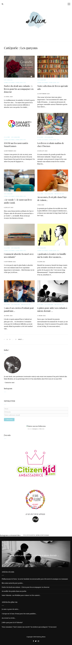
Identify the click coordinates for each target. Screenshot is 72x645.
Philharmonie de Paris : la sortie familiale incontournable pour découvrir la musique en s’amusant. (35, 579)
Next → (21, 339)
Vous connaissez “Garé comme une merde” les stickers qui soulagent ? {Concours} (29, 627)
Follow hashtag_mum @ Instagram (36, 535)
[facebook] (33, 641)
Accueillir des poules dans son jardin (14, 591)
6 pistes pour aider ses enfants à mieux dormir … (52, 309)
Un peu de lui (59, 193)
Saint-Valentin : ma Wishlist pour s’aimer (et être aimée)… (21, 595)
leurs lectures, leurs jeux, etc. (15, 82)
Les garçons (8, 80)
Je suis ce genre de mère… (10, 609)
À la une (7, 137)
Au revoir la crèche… (9, 618)
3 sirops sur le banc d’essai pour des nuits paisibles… (19, 614)
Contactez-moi (9, 382)
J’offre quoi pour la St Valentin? (12, 622)
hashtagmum (35, 429)
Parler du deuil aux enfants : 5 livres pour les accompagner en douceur (18, 89)
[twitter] (36, 641)
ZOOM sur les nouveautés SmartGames (16, 144)
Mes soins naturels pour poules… (13, 583)
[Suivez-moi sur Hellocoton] (36, 426)
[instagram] (38, 641)
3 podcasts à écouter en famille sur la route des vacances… (51, 255)
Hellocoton (41, 429)
